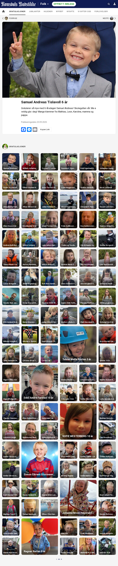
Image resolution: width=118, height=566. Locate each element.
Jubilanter (34, 11)
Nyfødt (59, 11)
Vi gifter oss (84, 11)
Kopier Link (45, 129)
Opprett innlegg (64, 4)
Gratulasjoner (17, 12)
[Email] (35, 129)
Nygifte (70, 11)
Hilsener (48, 11)
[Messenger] (29, 129)
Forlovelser (101, 11)
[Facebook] (23, 129)
